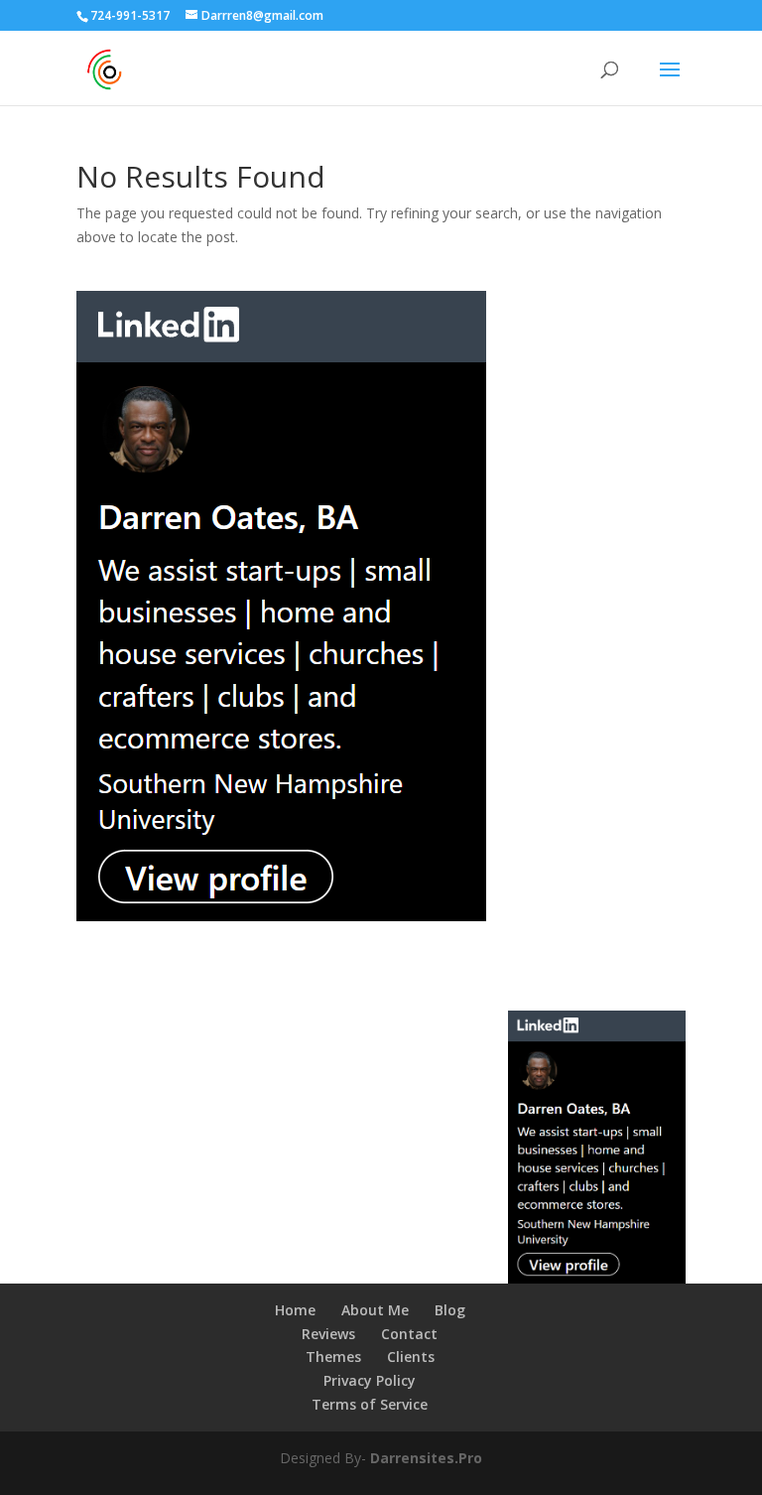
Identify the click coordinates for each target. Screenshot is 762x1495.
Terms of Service (370, 1404)
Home (295, 1309)
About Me (375, 1309)
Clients (411, 1356)
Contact (409, 1333)
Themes (333, 1356)
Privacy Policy (369, 1380)
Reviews (328, 1333)
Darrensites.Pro (426, 1457)
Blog (450, 1309)
